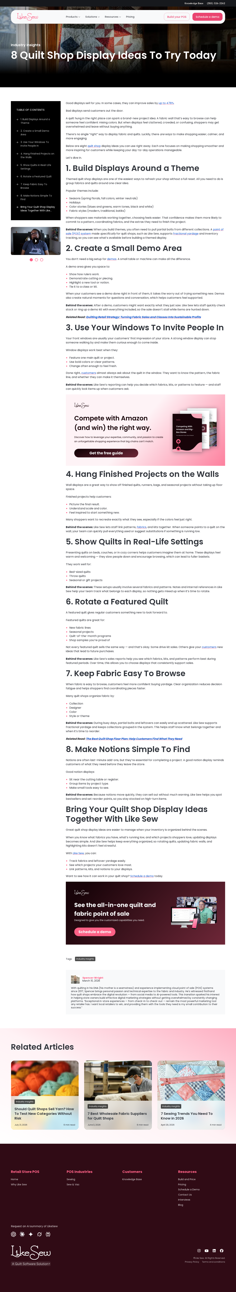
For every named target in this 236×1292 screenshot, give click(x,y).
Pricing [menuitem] (182, 1184)
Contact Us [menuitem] (185, 1194)
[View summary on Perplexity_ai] (48, 1234)
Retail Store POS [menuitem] (25, 1172)
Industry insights (25, 45)
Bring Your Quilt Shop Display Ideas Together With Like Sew (38, 209)
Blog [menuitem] (180, 1205)
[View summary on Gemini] (30, 1234)
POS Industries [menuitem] (79, 1172)
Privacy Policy (192, 1261)
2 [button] (36, 259)
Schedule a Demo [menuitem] (189, 1189)
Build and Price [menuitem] (187, 1179)
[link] (27, 17)
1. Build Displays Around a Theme (35, 121)
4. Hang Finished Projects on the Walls (37, 155)
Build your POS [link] (176, 17)
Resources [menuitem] (187, 1172)
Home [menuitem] (14, 1179)
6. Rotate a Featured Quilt (36, 176)
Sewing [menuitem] (71, 1179)
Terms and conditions (213, 1261)
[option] (36, 241)
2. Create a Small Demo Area (35, 132)
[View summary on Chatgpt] (13, 1234)
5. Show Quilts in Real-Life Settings (36, 166)
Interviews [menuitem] (184, 1199)
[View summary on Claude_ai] (22, 1234)
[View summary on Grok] (39, 1234)
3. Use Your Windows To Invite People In (35, 143)
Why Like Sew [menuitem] (19, 1184)
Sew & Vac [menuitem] (73, 1184)
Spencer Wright (92, 978)
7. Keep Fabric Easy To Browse (34, 185)
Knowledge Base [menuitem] (132, 1179)
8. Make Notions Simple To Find (36, 197)
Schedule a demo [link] (207, 17)
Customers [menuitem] (132, 1172)
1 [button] (31, 259)
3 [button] (41, 259)
